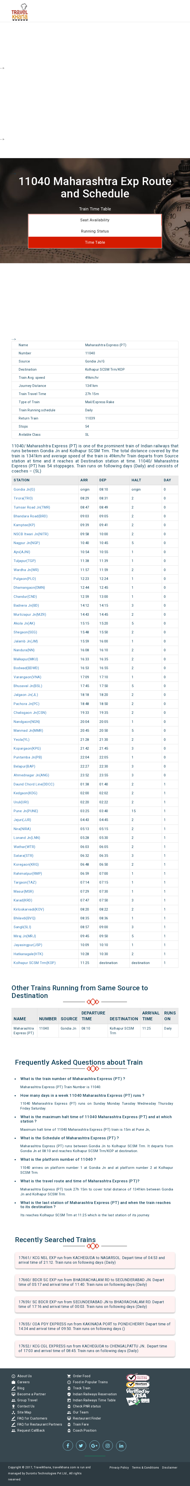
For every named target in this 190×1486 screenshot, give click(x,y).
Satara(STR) (24, 856)
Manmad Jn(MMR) (28, 730)
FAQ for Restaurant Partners (38, 1424)
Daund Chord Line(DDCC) (34, 784)
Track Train (81, 1388)
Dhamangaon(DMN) (29, 587)
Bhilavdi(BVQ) (25, 918)
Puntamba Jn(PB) (28, 757)
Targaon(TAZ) (25, 882)
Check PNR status (86, 1406)
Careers (22, 1382)
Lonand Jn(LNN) (27, 838)
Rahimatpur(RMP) (28, 873)
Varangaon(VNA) (27, 677)
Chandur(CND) (25, 597)
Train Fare (80, 1424)
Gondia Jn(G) (24, 489)
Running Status (95, 231)
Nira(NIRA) (22, 829)
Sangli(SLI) (22, 927)
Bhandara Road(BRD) (31, 516)
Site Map (23, 1412)
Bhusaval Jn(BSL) (28, 686)
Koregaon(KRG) (26, 864)
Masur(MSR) (24, 891)
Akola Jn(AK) (24, 623)
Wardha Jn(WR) (26, 570)
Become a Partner (30, 1394)
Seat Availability (95, 220)
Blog (19, 1388)
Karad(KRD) (23, 900)
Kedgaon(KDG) (25, 793)
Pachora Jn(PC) (26, 704)
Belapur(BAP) (24, 766)
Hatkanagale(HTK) (28, 954)
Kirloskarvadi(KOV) (29, 909)
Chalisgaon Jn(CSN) (30, 713)
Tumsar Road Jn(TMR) (32, 507)
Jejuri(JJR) (22, 820)
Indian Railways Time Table (93, 1400)
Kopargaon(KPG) (27, 748)
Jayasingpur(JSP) (28, 945)
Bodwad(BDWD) (26, 668)
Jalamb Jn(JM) (26, 641)
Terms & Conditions (145, 1467)
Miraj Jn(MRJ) (25, 936)
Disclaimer (169, 1467)
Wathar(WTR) (24, 847)
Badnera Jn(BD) (26, 605)
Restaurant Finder (86, 1418)
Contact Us (25, 1406)
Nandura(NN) (24, 650)
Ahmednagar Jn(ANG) (31, 775)
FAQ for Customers (31, 1418)
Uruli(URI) (21, 802)
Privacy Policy (119, 1467)
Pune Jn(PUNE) (26, 811)
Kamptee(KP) (24, 525)
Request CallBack (30, 1430)
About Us (23, 1376)
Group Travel (26, 1400)
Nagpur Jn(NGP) (27, 543)
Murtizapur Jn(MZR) (30, 614)
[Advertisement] (95, 32)
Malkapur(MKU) (26, 659)
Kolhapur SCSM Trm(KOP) (35, 963)
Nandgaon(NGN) (27, 722)
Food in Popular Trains (89, 1382)
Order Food (80, 1376)
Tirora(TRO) (23, 498)
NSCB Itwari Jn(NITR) (31, 534)
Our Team (80, 1412)
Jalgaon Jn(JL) (26, 695)
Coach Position (83, 1430)
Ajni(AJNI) (22, 552)
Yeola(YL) (22, 740)
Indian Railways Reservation (94, 1394)
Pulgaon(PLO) (25, 579)
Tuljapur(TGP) (25, 561)
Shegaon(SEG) (25, 632)
